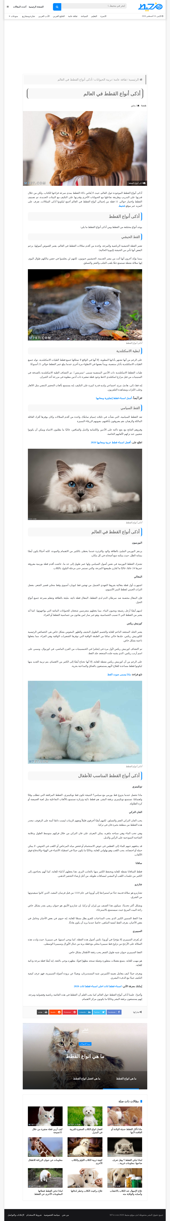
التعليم (94, 16)
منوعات (14, 16)
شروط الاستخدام (34, 1215)
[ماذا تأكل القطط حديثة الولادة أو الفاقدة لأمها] (124, 1116)
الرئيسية (134, 79)
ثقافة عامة (73, 16)
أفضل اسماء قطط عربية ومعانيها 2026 (111, 442)
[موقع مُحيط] (149, 7)
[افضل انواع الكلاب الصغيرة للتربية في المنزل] (85, 1116)
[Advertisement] (85, 46)
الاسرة (103, 16)
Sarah (143, 106)
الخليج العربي (59, 16)
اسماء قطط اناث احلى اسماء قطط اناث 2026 (98, 986)
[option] (85, 1056)
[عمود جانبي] (8, 6)
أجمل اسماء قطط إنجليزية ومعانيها (114, 398)
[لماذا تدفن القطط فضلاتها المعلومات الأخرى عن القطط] (45, 1178)
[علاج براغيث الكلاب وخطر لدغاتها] (85, 1178)
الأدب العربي (44, 16)
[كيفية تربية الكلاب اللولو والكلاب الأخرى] (85, 1147)
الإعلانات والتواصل (16, 1215)
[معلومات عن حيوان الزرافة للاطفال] (45, 1147)
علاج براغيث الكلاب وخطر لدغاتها (86, 1191)
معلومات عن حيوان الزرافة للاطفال (45, 1160)
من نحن (65, 1215)
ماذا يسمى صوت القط (119, 674)
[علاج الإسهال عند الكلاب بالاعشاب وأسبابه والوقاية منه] (124, 1178)
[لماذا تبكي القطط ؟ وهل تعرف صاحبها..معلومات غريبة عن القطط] (124, 1147)
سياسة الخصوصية (52, 1215)
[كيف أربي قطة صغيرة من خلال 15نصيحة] (45, 1116)
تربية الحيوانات (103, 79)
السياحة (84, 16)
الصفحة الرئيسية (36, 6)
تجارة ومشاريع (28, 16)
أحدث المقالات (19, 6)
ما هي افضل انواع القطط (85, 1056)
